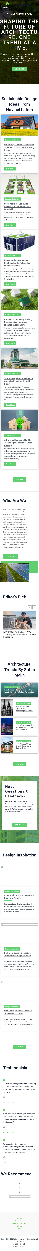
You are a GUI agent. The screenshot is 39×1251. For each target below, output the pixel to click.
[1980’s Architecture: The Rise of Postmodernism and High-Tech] (7, 726)
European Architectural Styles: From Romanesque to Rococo (24, 708)
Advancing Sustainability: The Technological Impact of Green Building (18, 443)
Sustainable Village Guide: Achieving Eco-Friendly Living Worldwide (17, 206)
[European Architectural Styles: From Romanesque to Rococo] (7, 707)
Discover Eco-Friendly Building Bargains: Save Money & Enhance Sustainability (18, 322)
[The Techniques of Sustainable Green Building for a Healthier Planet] (19, 359)
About (19, 1226)
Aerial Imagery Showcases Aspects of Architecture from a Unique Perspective (19, 691)
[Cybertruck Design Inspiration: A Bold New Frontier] (19, 876)
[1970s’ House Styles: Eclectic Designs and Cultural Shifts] (7, 745)
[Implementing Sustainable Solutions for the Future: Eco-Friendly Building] (19, 240)
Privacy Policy (19, 1221)
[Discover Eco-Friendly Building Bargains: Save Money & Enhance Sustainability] (19, 300)
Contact (19, 1228)
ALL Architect (22, 4)
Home (19, 1218)
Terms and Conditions (19, 1223)
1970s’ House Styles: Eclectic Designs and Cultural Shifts (23, 746)
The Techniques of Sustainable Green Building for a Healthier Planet (18, 381)
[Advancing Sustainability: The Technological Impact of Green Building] (19, 420)
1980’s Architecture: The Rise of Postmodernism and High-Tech (25, 727)
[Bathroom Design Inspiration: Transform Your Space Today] (19, 934)
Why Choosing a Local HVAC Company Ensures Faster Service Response (19, 634)
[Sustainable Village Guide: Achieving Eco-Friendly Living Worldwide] (19, 184)
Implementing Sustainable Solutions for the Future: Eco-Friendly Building (17, 263)
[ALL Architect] (7, 5)
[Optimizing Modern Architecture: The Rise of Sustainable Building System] (19, 125)
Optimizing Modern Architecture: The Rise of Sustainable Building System (19, 147)
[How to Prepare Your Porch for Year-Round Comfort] (19, 991)
